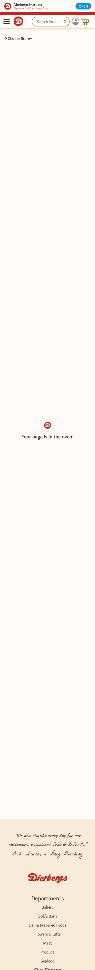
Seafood (48, 961)
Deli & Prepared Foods (47, 925)
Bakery (48, 907)
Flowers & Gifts (48, 934)
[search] (51, 21)
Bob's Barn (47, 916)
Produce (47, 952)
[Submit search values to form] (65, 22)
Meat (47, 943)
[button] (75, 21)
